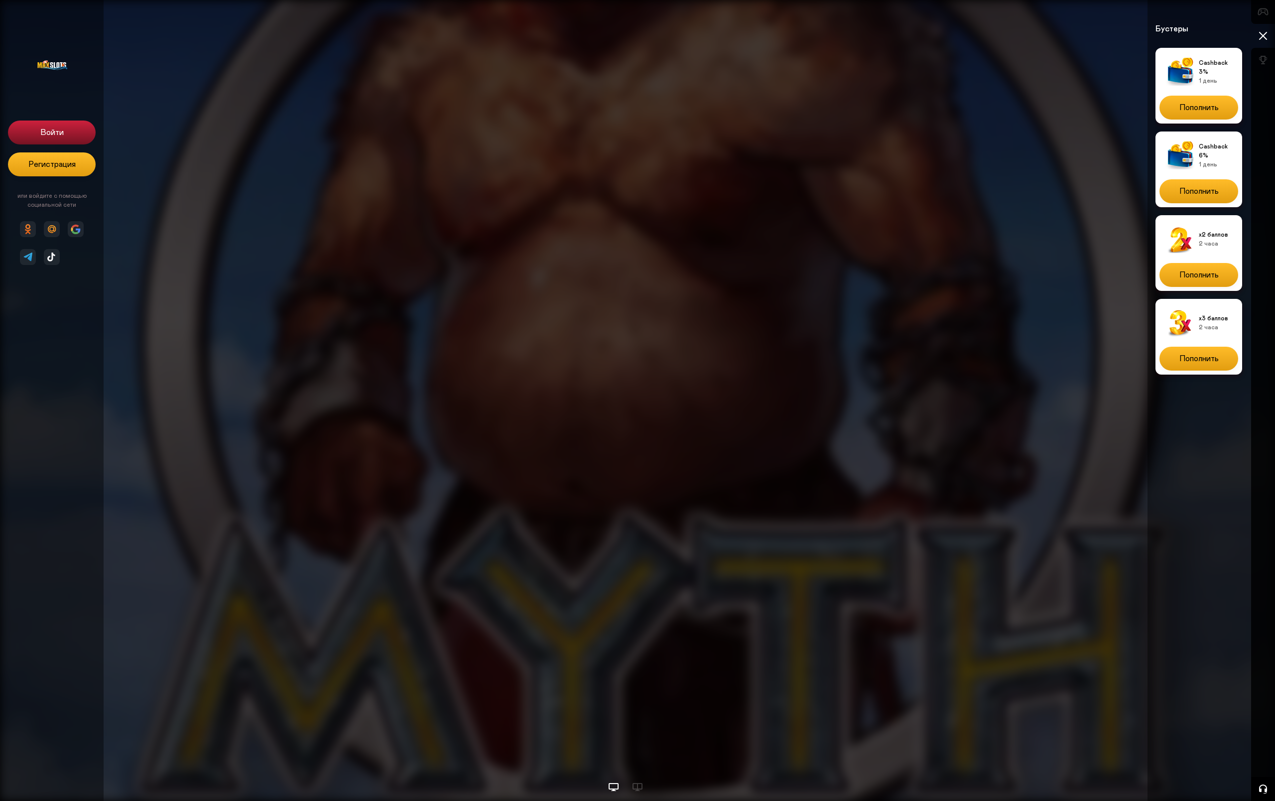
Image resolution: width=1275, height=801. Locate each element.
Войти (52, 132)
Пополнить (1199, 108)
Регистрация (52, 164)
